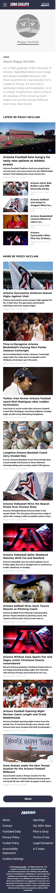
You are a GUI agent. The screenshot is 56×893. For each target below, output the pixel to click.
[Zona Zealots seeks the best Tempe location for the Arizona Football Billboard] (28, 760)
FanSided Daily (11, 831)
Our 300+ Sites (42, 825)
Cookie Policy (10, 843)
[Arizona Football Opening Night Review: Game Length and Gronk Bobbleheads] (28, 705)
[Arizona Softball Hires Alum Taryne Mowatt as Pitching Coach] (28, 598)
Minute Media (20, 867)
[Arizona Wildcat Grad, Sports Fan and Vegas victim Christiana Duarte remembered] (28, 651)
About (6, 820)
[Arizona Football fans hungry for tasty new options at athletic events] (28, 150)
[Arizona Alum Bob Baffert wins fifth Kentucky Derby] (28, 189)
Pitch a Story (41, 831)
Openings (39, 820)
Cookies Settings (12, 858)
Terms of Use (41, 837)
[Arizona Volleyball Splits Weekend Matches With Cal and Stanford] (28, 547)
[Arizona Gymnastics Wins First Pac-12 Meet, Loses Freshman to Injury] (28, 238)
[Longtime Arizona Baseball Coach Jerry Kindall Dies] (28, 445)
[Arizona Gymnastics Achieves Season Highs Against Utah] (28, 286)
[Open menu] (5, 5)
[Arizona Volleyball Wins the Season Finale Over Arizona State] (28, 496)
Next (28, 799)
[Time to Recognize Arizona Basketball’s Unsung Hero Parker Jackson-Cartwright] (28, 338)
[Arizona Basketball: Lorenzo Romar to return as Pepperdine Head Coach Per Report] (28, 222)
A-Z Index (39, 848)
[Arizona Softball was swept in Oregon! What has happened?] (28, 205)
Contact (7, 825)
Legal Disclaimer (43, 843)
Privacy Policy (10, 837)
